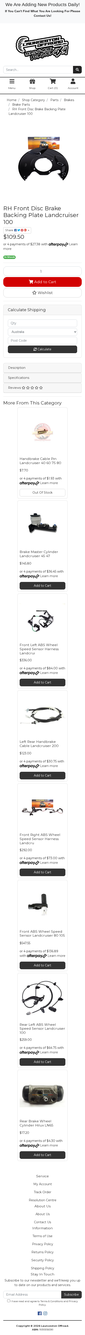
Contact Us (42, 1222)
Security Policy (42, 1260)
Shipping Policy (42, 1268)
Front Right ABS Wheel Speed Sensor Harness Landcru (40, 839)
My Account (42, 1184)
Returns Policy (42, 1252)
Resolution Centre (42, 1200)
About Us (43, 1214)
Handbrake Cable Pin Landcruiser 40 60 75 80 (40, 461)
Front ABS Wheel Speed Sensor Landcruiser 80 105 (42, 933)
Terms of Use (42, 1236)
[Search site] (77, 70)
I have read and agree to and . (44, 1303)
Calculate (44, 349)
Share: (9, 230)
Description (17, 368)
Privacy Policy (42, 1244)
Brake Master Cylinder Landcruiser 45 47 (39, 554)
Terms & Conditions (51, 1301)
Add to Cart (44, 281)
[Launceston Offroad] (42, 46)
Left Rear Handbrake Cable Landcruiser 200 (39, 744)
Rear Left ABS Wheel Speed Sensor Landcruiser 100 (42, 1029)
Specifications (18, 378)
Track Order (42, 1192)
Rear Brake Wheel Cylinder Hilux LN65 (36, 1123)
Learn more (49, 483)
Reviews (15, 388)
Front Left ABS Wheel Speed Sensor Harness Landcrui (39, 649)
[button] (42, 292)
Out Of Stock (42, 493)
